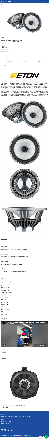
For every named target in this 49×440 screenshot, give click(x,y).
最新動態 (16, 416)
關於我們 (5, 416)
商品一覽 (8, 416)
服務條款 (28, 416)
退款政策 (20, 416)
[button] (47, 386)
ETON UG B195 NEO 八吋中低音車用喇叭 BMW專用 (14, 405)
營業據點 (12, 416)
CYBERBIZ (29, 435)
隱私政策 (24, 416)
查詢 (2, 416)
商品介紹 (9, 61)
